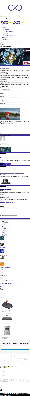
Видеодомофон (25, 380)
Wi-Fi (20, 380)
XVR (22, 380)
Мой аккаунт (3, 375)
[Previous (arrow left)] (0, 388)
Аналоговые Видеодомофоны (5, 233)
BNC (2, 379)
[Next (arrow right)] (1, 388)
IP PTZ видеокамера (26, 379)
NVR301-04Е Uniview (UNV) (5, 323)
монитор (8, 383)
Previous (1, 133)
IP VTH (28, 379)
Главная (3, 26)
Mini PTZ (7, 380)
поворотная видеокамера (14, 383)
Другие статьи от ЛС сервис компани (5, 144)
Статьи (3, 44)
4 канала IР (4, 230)
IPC (19, 379)
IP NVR (21, 379)
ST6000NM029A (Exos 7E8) (5, 337)
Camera (4, 379)
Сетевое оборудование (6, 34)
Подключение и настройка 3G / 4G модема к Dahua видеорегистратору (9, 280)
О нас (2, 370)
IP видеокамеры (5, 30)
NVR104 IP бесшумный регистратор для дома (7, 310)
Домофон (9, 381)
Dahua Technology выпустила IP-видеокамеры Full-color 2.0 (12, 173)
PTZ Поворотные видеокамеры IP (9, 31)
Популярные (3, 235)
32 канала (3, 221)
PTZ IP (11, 380)
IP (18, 379)
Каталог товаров (4, 27)
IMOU (2, 226)
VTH (19, 380)
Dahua (6, 379)
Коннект (12, 381)
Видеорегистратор (4, 381)
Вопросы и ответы (5, 39)
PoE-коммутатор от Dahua (5, 189)
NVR (9, 380)
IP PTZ (23, 379)
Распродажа (2, 297)
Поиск (19, 42)
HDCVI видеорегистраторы (6, 28)
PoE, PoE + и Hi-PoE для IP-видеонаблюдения (6, 283)
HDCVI (14, 379)
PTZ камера (14, 380)
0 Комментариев (5, 242)
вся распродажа (2, 339)
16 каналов (4, 223)
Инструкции (4, 38)
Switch (16, 380)
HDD (16, 379)
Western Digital (6, 33)
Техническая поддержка (5, 37)
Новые (1, 235)
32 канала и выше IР (5, 229)
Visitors (1, 286)
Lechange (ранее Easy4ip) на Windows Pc (5, 267)
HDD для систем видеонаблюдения (7, 32)
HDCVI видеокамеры (6, 29)
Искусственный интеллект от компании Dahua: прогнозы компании (14, 157)
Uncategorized (3, 232)
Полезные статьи (4, 36)
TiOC (18, 380)
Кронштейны (16, 381)
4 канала (4, 224)
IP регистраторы (4, 228)
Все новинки (2, 295)
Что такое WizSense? (3, 247)
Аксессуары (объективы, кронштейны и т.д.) (8, 35)
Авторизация (3, 19)
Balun (1, 379)
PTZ (10, 380)
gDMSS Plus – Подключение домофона (7, 202)
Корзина (3, 374)
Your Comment (2, 215)
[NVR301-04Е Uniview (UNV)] (7, 322)
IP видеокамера (3, 380)
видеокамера (19, 382)
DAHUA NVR (9, 379)
